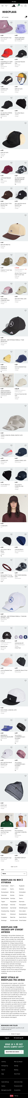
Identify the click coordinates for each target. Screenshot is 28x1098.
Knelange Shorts (3, 920)
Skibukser (13, 914)
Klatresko (21, 901)
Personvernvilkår (18, 1086)
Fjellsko (21, 895)
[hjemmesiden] (13, 6)
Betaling (16, 1069)
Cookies (3, 1086)
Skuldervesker (14, 920)
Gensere (3, 914)
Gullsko (12, 895)
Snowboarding (5, 911)
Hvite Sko (12, 904)
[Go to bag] (25, 6)
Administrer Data (18, 1082)
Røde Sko (12, 917)
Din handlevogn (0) (18, 1038)
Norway (16, 1095)
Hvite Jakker (22, 911)
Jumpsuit (3, 889)
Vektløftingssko (23, 908)
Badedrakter (4, 908)
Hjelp (2, 1073)
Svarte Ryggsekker (22, 898)
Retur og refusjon (18, 1061)
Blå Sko (12, 892)
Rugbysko (21, 886)
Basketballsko (23, 914)
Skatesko (21, 889)
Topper (3, 901)
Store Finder (17, 1073)
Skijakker (12, 911)
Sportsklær (13, 908)
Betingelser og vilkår (6, 1090)
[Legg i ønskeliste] (11, 22)
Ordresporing (4, 1065)
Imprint (3, 1069)
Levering (3, 1061)
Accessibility (17, 1090)
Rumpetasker (5, 892)
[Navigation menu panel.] (2, 6)
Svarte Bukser (12, 889)
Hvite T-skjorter (12, 886)
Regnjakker (13, 901)
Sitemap (16, 1065)
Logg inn (7, 1038)
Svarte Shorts (22, 917)
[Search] (22, 6)
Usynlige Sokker (12, 898)
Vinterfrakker (5, 886)
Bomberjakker (5, 898)
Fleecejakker (22, 904)
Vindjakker (4, 917)
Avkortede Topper (4, 895)
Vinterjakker (22, 892)
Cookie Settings (5, 1082)
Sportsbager (4, 904)
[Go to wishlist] (6, 6)
